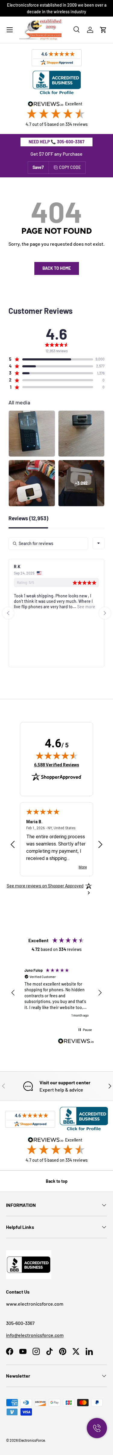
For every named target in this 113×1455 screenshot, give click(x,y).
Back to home (56, 268)
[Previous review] (12, 844)
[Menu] (9, 29)
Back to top (56, 1181)
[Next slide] (105, 613)
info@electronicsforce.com (35, 1335)
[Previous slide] (8, 613)
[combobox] (99, 543)
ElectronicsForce (31, 1440)
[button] (103, 29)
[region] (56, 993)
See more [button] (85, 606)
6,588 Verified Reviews (56, 764)
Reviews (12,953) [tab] (28, 519)
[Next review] (100, 844)
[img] (57, 755)
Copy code (70, 167)
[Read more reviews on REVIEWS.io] (76, 1041)
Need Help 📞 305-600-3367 (56, 141)
